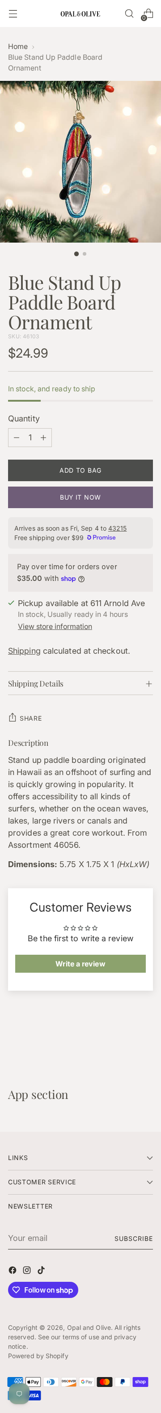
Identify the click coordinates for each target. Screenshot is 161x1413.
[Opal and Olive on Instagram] (27, 1272)
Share (31, 718)
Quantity (24, 418)
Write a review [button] (80, 963)
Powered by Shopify (38, 1356)
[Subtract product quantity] (16, 438)
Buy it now (80, 497)
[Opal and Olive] (80, 13)
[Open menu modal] (13, 13)
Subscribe (133, 1238)
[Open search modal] (129, 13)
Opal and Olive (89, 1327)
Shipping (24, 651)
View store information (55, 626)
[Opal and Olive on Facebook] (13, 1272)
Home (18, 46)
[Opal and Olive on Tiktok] (42, 1272)
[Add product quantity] (43, 438)
